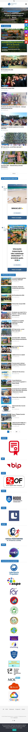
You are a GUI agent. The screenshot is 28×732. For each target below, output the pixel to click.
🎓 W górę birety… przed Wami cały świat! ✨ (12, 147)
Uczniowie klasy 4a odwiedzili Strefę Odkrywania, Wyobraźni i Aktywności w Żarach (19, 390)
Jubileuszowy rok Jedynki (18, 354)
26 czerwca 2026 (16, 341)
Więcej (14, 173)
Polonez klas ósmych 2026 (7, 88)
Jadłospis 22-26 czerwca (18, 371)
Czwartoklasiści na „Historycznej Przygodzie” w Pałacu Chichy (19, 382)
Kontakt (23, 709)
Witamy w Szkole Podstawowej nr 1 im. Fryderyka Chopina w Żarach (14, 15)
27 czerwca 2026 (5, 71)
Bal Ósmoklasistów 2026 (7, 69)
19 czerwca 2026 (16, 417)
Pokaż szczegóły (16, 217)
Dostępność (17, 709)
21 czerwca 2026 (16, 385)
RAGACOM (15, 717)
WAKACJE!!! (16, 208)
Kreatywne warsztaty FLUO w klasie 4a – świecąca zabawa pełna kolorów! (19, 314)
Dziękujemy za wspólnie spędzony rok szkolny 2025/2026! (18, 322)
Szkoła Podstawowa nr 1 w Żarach (14, 11)
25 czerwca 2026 (16, 356)
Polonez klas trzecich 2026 (18, 397)
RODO (7, 709)
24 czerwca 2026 (16, 366)
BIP (3, 709)
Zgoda (14, 729)
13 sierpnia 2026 (16, 290)
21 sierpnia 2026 (5, 130)
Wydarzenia (11, 709)
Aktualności (4, 47)
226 (16, 431)
